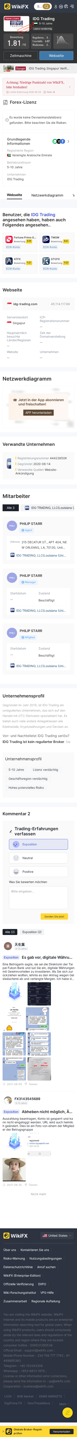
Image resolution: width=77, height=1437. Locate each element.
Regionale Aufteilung (45, 1301)
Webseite (56, 55)
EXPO (42, 1284)
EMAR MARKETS (50, 1396)
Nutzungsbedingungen (46, 1258)
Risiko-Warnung (14, 1258)
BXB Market (25, 1396)
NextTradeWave (39, 1403)
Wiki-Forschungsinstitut (19, 1292)
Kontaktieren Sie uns (35, 1250)
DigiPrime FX (13, 1403)
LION (8, 1396)
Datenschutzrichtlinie (18, 1267)
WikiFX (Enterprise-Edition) (22, 1275)
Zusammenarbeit (15, 1301)
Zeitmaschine (20, 55)
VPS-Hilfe (47, 1292)
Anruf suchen (46, 1267)
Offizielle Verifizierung (18, 1284)
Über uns (9, 1250)
